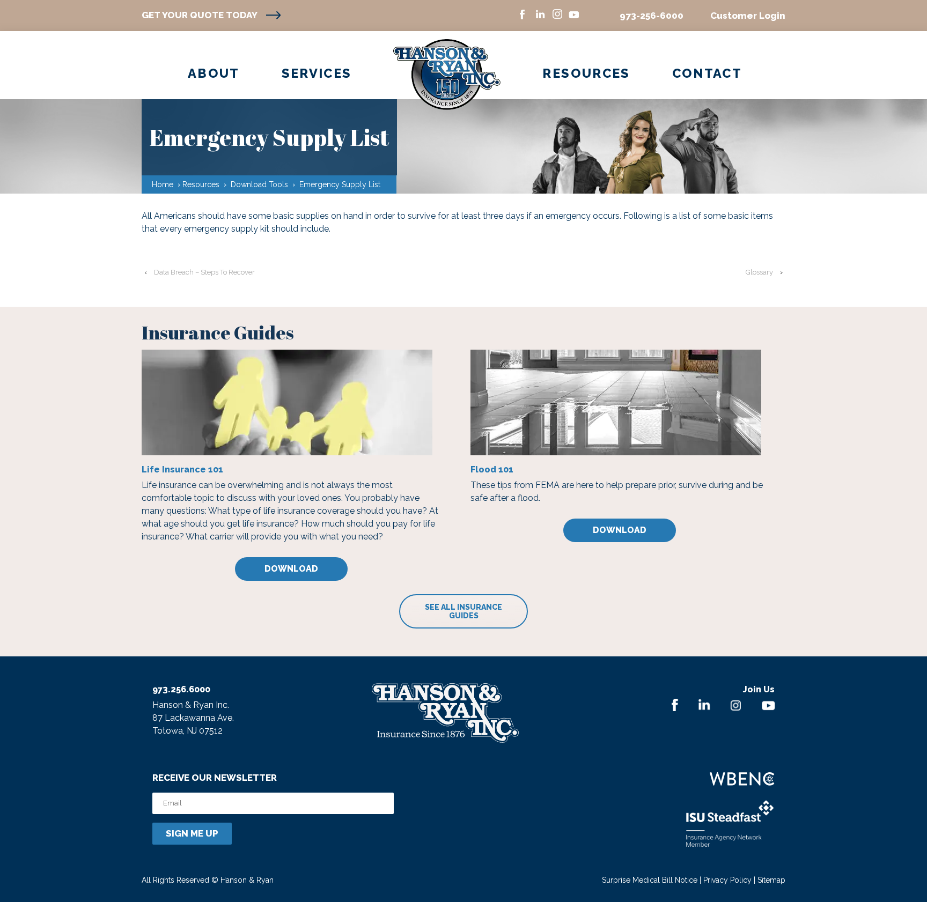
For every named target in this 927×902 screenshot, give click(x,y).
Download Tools (259, 184)
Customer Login (747, 15)
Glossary (759, 272)
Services (317, 73)
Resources (586, 73)
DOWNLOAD (291, 569)
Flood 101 (491, 469)
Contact (707, 73)
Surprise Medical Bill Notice (649, 880)
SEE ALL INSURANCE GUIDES (463, 611)
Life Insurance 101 (182, 469)
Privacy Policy (727, 880)
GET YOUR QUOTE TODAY (200, 15)
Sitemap (771, 880)
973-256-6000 (651, 15)
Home (162, 184)
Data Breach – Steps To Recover (204, 272)
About (214, 73)
